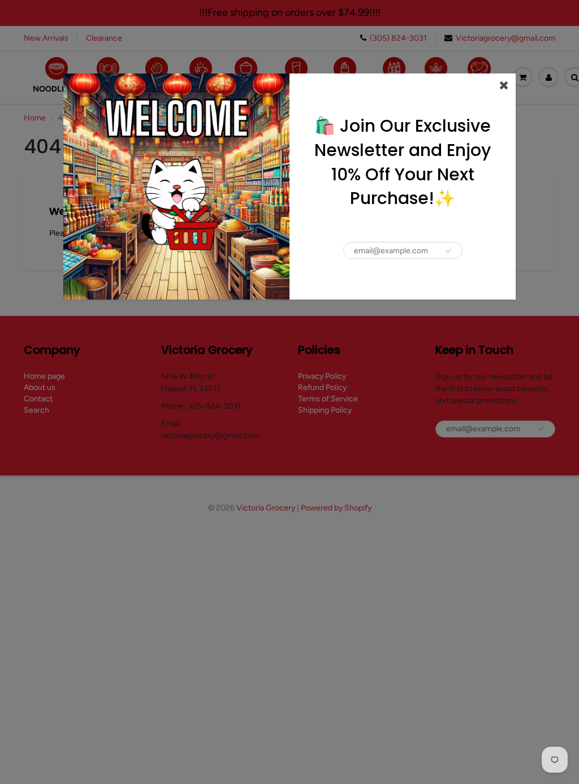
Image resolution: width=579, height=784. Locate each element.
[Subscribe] (448, 251)
